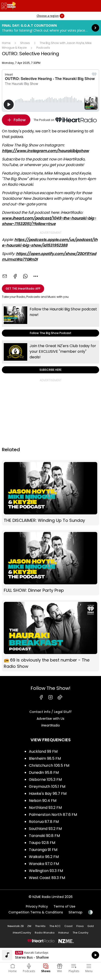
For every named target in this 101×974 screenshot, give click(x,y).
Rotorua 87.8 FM (44, 821)
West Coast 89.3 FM (47, 877)
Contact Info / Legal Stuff (50, 711)
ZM (29, 926)
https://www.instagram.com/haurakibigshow (45, 150)
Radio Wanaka (44, 932)
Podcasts (43, 48)
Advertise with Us (50, 718)
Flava (80, 926)
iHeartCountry (22, 932)
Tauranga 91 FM (43, 849)
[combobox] (36, 276)
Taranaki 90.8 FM (44, 835)
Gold (90, 926)
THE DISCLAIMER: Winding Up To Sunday (50, 492)
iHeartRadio (50, 725)
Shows (25, 43)
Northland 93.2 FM (45, 807)
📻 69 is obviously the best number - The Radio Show (50, 636)
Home (6, 43)
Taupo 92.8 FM (42, 842)
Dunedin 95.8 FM (44, 772)
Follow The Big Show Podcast (50, 320)
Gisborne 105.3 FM (45, 779)
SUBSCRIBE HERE (50, 356)
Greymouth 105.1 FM (47, 786)
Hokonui (63, 932)
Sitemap (75, 912)
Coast (68, 926)
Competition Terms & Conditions (35, 912)
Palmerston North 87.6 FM (53, 814)
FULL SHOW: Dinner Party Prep (50, 562)
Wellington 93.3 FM (46, 870)
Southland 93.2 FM (45, 828)
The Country (80, 932)
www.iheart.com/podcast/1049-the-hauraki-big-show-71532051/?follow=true (49, 220)
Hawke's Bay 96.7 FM (47, 793)
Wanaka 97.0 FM (44, 863)
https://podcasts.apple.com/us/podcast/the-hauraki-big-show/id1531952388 (50, 242)
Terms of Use (64, 906)
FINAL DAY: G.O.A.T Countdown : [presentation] (50, 28)
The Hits (40, 926)
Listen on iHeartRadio (50, 955)
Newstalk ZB (15, 926)
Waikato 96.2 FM (44, 856)
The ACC (55, 926)
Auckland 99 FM (43, 751)
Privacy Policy (37, 906)
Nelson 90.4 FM (42, 800)
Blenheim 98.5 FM (45, 758)
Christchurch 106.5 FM (49, 765)
